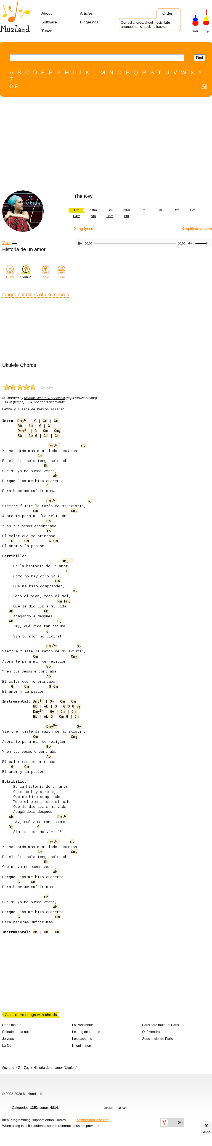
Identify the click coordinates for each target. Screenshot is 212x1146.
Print (62, 277)
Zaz (6, 243)
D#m (126, 210)
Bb (20, 425)
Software (49, 22)
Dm (110, 210)
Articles (86, 13)
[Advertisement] (94, 145)
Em (143, 210)
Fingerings (89, 22)
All (204, 86)
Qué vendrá (151, 1032)
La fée (7, 1046)
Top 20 (45, 277)
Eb (46, 611)
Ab (30, 425)
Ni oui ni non (81, 1046)
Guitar (10, 277)
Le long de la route (86, 1032)
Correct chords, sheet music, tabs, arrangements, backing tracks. (146, 25)
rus (195, 31)
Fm (159, 210)
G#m (76, 216)
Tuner (46, 31)
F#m (176, 210)
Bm (126, 216)
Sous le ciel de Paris (157, 1039)
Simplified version (196, 228)
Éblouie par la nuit (16, 1032)
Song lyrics (83, 228)
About (46, 13)
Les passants (82, 1039)
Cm (45, 420)
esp (206, 31)
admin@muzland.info (92, 1120)
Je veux (8, 1039)
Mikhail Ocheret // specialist (44, 398)
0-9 (14, 86)
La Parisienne (82, 1025)
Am (93, 216)
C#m (93, 210)
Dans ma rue (12, 1025)
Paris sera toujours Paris (160, 1025)
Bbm (110, 216)
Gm (192, 210)
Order (167, 13)
